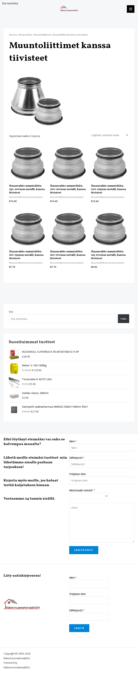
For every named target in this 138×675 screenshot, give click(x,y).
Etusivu (13, 34)
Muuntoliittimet (42, 34)
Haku (123, 318)
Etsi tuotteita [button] (10, 3)
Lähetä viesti (83, 550)
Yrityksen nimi (77, 474)
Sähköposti (77, 457)
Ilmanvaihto (25, 34)
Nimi (73, 441)
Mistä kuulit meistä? (82, 490)
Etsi (11, 311)
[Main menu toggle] (130, 9)
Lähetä (79, 628)
